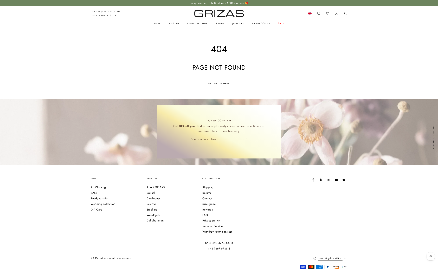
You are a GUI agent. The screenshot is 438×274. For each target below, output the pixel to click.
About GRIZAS (156, 187)
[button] (318, 13)
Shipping (208, 187)
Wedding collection (103, 204)
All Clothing (98, 187)
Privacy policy (211, 220)
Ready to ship (99, 198)
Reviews (151, 204)
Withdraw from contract (217, 232)
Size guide (209, 204)
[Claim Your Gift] (248, 139)
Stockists (152, 210)
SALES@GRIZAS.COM (106, 11)
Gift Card (96, 210)
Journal (151, 193)
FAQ (205, 215)
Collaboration (155, 220)
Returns (206, 193)
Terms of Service (212, 226)
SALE (94, 193)
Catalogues (153, 198)
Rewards (207, 210)
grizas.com (105, 258)
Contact (207, 198)
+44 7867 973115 (104, 15)
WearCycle (153, 215)
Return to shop (219, 83)
